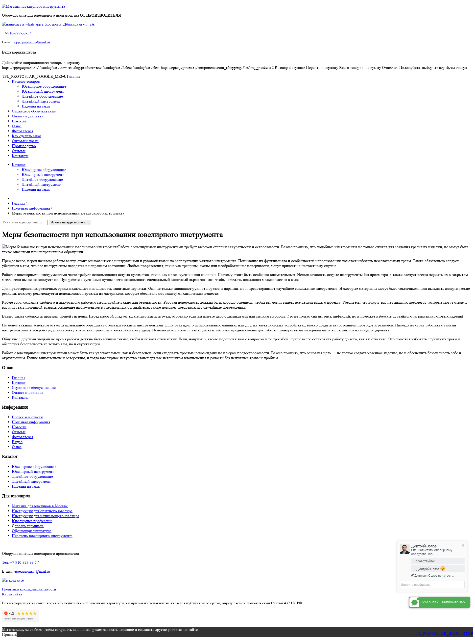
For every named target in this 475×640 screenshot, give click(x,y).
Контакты (20, 155)
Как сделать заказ (26, 135)
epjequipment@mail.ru (32, 42)
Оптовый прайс (25, 140)
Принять (9, 634)
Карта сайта (12, 594)
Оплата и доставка (27, 116)
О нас (17, 126)
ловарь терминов (29, 525)
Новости (19, 121)
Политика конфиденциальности (29, 589)
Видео (17, 441)
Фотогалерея (22, 131)
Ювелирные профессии (32, 520)
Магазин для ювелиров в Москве (40, 506)
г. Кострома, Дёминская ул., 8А (68, 24)
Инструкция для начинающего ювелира (45, 515)
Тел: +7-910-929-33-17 (20, 562)
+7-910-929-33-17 (16, 33)
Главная (73, 76)
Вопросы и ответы (27, 417)
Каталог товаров (26, 81)
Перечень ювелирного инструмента (42, 535)
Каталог (18, 164)
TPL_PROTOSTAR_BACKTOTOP (443, 633)
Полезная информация (31, 422)
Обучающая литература (31, 530)
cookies (36, 629)
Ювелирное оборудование (44, 86)
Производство (24, 145)
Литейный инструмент (41, 101)
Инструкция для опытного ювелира (42, 510)
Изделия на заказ (36, 106)
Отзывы (18, 150)
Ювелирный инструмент (43, 91)
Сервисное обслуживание (34, 111)
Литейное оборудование (42, 96)
